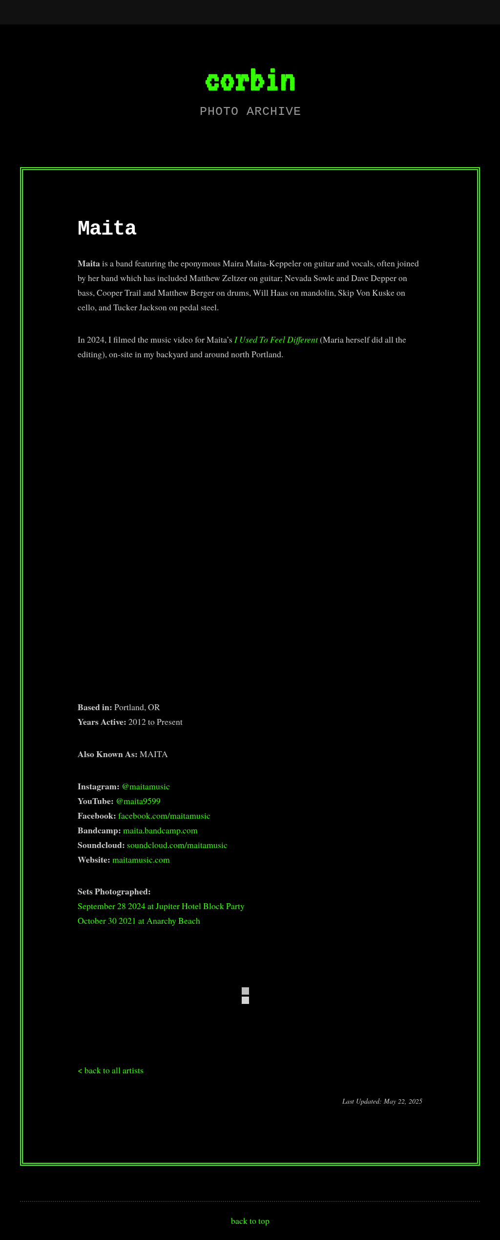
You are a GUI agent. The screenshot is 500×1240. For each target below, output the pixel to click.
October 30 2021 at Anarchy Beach (139, 920)
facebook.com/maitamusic (164, 815)
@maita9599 (138, 800)
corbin (250, 78)
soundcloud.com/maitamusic (177, 844)
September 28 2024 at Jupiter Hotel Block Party (161, 906)
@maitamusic (146, 786)
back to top (250, 1220)
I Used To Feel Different (276, 339)
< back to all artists (111, 1070)
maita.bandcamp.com (160, 830)
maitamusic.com (141, 859)
